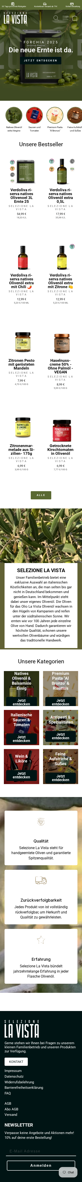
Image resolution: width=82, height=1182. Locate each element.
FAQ (8, 1093)
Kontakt (16, 1062)
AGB (8, 1104)
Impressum (13, 1071)
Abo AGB (11, 1109)
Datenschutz (14, 1076)
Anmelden (41, 1165)
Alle (41, 495)
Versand (11, 1115)
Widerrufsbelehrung (19, 1082)
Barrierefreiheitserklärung (24, 1088)
